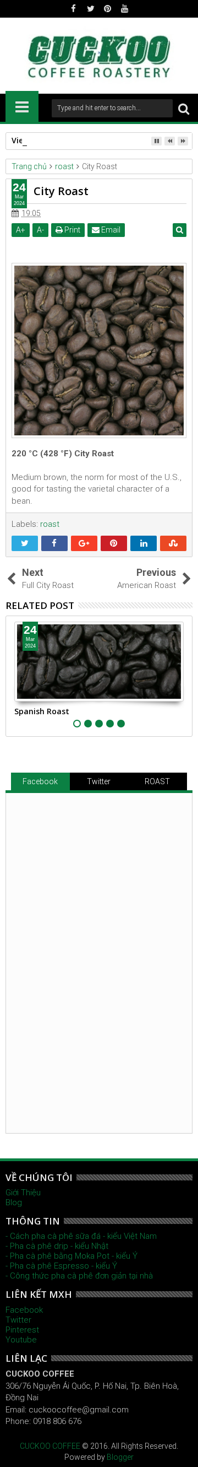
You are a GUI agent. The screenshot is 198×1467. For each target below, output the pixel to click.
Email (110, 229)
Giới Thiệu (23, 1193)
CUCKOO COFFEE (50, 1446)
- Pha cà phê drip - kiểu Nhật (57, 1246)
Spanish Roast (41, 711)
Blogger (120, 1457)
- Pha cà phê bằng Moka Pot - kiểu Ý (72, 1256)
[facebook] (73, 9)
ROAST (157, 781)
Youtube (21, 1340)
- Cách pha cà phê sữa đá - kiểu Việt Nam (81, 1236)
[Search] (184, 108)
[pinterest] (108, 9)
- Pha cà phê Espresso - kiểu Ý (61, 1266)
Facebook (40, 781)
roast (49, 524)
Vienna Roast (37, 140)
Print (71, 229)
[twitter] (90, 9)
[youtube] (125, 9)
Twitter (99, 781)
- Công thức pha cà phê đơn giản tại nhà (79, 1276)
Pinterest (22, 1330)
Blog (14, 1202)
